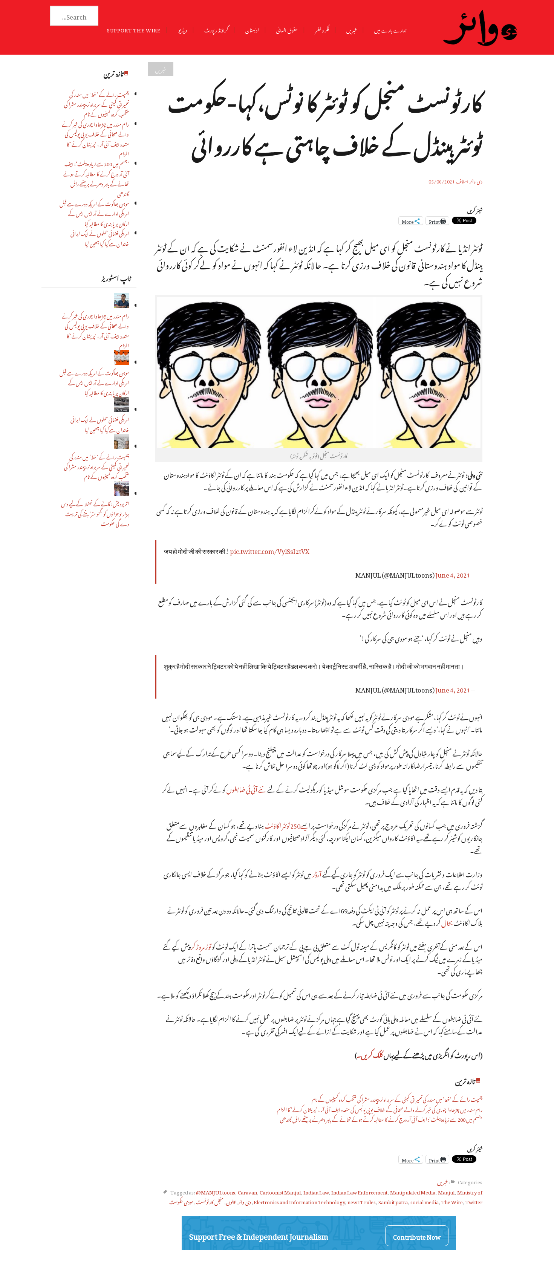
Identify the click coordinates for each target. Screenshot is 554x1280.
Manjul (446, 1191)
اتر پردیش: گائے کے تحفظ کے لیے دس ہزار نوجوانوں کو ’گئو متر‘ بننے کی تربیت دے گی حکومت (95, 513)
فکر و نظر (322, 29)
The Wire (452, 1201)
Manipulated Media (412, 1191)
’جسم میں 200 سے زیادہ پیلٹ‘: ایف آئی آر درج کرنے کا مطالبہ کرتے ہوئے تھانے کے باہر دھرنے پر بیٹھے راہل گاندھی (96, 178)
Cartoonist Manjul (280, 1191)
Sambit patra (393, 1201)
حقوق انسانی (287, 29)
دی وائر (244, 1201)
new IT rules (361, 1201)
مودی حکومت (181, 1201)
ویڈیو (182, 29)
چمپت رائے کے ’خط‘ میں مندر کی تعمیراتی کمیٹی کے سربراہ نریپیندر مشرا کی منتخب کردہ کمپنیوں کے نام (96, 103)
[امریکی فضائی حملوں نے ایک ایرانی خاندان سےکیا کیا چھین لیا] (121, 409)
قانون (231, 1201)
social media (424, 1201)
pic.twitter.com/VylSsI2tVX (269, 550)
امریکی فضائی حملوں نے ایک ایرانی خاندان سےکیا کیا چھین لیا (99, 237)
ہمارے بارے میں (390, 29)
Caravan (247, 1191)
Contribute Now (417, 1235)
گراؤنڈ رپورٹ (216, 29)
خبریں (351, 29)
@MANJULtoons (215, 1191)
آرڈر (316, 873)
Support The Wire (134, 29)
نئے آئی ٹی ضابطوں (246, 788)
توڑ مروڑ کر (201, 945)
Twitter (473, 1201)
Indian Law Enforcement (359, 1191)
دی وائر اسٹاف (469, 180)
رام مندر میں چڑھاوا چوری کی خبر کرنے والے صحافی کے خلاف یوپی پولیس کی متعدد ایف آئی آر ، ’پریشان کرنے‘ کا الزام (95, 138)
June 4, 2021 (452, 573)
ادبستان (252, 29)
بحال (447, 922)
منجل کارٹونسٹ (209, 1201)
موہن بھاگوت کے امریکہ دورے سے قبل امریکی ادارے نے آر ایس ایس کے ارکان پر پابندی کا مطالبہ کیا (94, 213)
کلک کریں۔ (370, 1054)
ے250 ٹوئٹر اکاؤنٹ (284, 824)
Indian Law (316, 1191)
